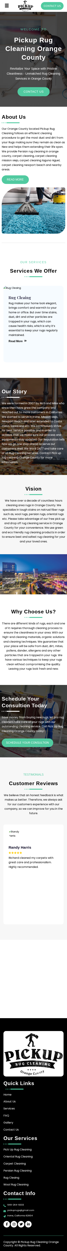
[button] (6, 6)
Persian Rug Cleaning (17, 1171)
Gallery (8, 1123)
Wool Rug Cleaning (16, 1184)
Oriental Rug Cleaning (18, 1157)
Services (9, 1108)
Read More (16, 341)
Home (7, 1095)
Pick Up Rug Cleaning (17, 1149)
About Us (9, 1101)
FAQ (6, 1116)
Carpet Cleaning (14, 1164)
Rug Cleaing (11, 1178)
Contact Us (11, 1130)
